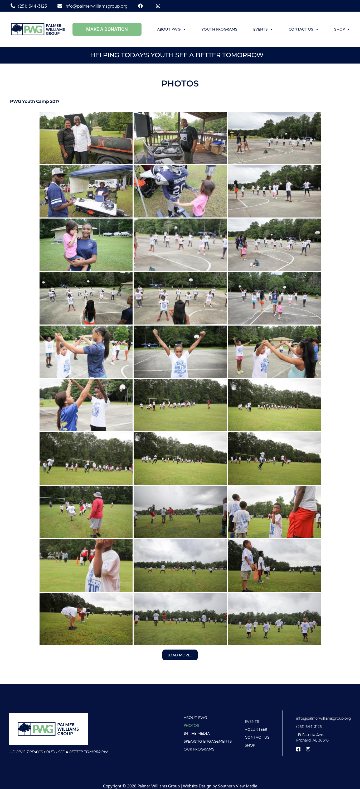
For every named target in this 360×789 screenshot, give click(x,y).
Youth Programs (219, 29)
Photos (191, 725)
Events (260, 29)
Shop (250, 745)
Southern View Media (237, 785)
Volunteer (256, 729)
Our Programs (199, 749)
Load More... (180, 655)
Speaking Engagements (208, 741)
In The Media (197, 733)
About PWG (169, 29)
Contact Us (301, 29)
